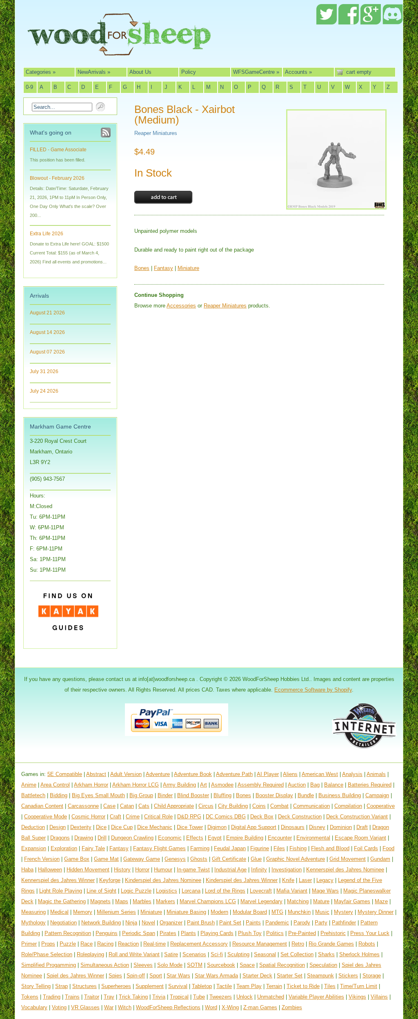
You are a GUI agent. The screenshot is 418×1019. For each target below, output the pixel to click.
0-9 (29, 87)
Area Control (55, 785)
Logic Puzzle (136, 891)
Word (211, 1007)
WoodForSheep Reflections (168, 1007)
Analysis (352, 774)
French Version (42, 859)
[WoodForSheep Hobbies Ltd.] (119, 50)
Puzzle (68, 944)
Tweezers (220, 997)
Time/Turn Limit (358, 986)
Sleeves (143, 965)
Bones (141, 268)
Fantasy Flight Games (159, 848)
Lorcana (191, 891)
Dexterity (80, 827)
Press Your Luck (369, 933)
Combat (279, 806)
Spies (115, 976)
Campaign (377, 795)
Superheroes (116, 986)
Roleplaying (90, 954)
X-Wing (230, 1007)
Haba (27, 869)
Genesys (175, 859)
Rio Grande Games (331, 944)
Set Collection (297, 954)
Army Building (179, 785)
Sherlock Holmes (359, 954)
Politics (275, 933)
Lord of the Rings (225, 891)
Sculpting (238, 954)
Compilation (348, 806)
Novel (148, 923)
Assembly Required (261, 785)
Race (86, 944)
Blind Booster (193, 795)
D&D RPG (189, 816)
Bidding (58, 795)
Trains (72, 997)
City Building (233, 806)
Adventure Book (193, 774)
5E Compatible (64, 774)
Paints (253, 923)
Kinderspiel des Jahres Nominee (163, 880)
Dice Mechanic (154, 827)
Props (48, 944)
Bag (315, 785)
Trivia (158, 997)
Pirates (168, 933)
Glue (256, 859)
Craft (115, 816)
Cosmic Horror (88, 816)
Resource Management (259, 944)
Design (57, 827)
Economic (170, 838)
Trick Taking (133, 997)
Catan (127, 806)
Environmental (313, 838)
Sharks (326, 954)
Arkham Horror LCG (135, 785)
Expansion (33, 848)
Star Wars (178, 976)
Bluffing (222, 795)
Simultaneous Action (104, 965)
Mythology (33, 923)
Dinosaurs (293, 827)
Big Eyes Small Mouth (98, 795)
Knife (288, 880)
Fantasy (163, 268)
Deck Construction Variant (357, 816)
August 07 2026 (47, 352)
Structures (84, 986)
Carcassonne (83, 806)
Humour (163, 869)
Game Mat (106, 859)
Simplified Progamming (48, 965)
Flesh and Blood (330, 848)
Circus (205, 806)
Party (321, 923)
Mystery (343, 912)
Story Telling (36, 986)
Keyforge (109, 880)
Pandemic (277, 923)
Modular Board (250, 912)
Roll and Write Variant (134, 954)
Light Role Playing (60, 891)
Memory (82, 912)
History (122, 869)
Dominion (341, 827)
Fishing (298, 848)
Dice (101, 827)
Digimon (217, 827)
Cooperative (381, 806)
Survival (177, 986)
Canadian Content (42, 806)
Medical (59, 912)
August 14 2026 (47, 332)
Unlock (244, 997)
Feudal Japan (230, 848)
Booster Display (274, 795)
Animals (376, 774)
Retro (297, 944)
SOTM (194, 965)
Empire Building (244, 838)
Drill (102, 838)
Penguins (107, 933)
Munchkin (299, 912)
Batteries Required (369, 785)
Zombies (292, 1007)
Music (322, 912)
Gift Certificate (229, 859)
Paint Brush (201, 923)
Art (203, 785)
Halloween (50, 869)
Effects (194, 838)
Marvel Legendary (261, 901)
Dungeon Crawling (132, 838)
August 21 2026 (47, 313)
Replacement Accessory (199, 944)
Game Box (76, 859)
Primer (29, 944)
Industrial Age (230, 869)
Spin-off (136, 976)
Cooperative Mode (45, 816)
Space (247, 965)
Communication (311, 806)
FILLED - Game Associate (58, 150)
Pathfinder (344, 923)
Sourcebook (221, 965)
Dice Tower (190, 827)
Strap (61, 986)
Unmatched (270, 997)
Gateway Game (141, 859)
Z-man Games (260, 1007)
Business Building (339, 795)
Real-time (154, 944)
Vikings (357, 997)
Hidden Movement (88, 869)
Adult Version (126, 774)
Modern (219, 912)
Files (279, 848)
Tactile (224, 986)
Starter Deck (257, 976)
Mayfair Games (352, 901)
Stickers (348, 976)
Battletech (33, 795)
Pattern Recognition (67, 933)
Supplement (150, 986)
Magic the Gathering (62, 901)
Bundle (306, 795)
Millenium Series (116, 912)
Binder (165, 795)
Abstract (96, 774)
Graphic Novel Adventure (295, 859)
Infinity (259, 869)
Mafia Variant (291, 891)
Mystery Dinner (376, 912)
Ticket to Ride (303, 986)
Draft (362, 827)
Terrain (274, 986)
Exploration (64, 848)
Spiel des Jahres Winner (75, 976)
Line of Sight (101, 891)
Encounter (280, 838)
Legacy (325, 880)
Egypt (215, 838)
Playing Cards (216, 933)
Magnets (100, 901)
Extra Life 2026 (46, 234)
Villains (379, 997)
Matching (298, 901)
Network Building (101, 923)
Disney (317, 827)
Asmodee (222, 785)
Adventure (158, 774)
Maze (381, 901)
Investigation (286, 869)
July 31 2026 (44, 371)
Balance (333, 785)
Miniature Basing (186, 912)
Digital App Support (253, 827)
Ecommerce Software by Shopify (313, 690)
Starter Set (289, 976)
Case (109, 806)
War (108, 1007)
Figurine (259, 848)
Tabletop (202, 986)
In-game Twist (193, 869)
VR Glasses (85, 1007)
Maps (121, 901)
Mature (321, 901)
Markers (165, 901)
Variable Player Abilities (316, 997)
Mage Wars (325, 891)
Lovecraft (261, 891)
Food (388, 848)
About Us (140, 72)
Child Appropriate (174, 806)
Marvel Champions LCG (208, 901)
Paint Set (230, 923)
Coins (259, 806)
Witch (124, 1007)
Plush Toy (250, 933)
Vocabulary (34, 1007)
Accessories (181, 306)
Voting (59, 1007)
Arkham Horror (91, 785)
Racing (105, 944)
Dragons (60, 838)
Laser (305, 880)
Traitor (91, 997)
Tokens (29, 997)
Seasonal (265, 954)
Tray (109, 997)
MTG (277, 912)
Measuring (33, 912)
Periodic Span (138, 933)
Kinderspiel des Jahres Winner (242, 880)
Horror (142, 869)
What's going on (50, 132)
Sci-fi (217, 954)
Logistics (166, 891)
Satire (171, 954)
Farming (199, 848)
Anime (28, 785)
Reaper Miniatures (155, 133)
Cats (143, 806)
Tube (199, 997)
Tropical (179, 997)
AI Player (268, 774)
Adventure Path (234, 774)
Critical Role (158, 816)
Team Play (249, 986)
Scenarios (194, 954)
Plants (188, 933)
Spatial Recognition (282, 965)
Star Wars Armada (216, 976)
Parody (301, 923)
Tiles (330, 986)
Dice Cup (122, 827)
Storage (371, 976)
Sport (155, 976)
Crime (133, 816)
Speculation (323, 965)
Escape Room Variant (360, 838)
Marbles (142, 901)
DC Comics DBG (226, 816)
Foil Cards (366, 848)
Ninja (131, 923)
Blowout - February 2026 (57, 178)
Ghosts (198, 859)
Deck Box (261, 816)
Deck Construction (300, 816)
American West (320, 774)
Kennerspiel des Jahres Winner (58, 880)
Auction (297, 785)
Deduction (33, 827)
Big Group (141, 795)
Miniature (188, 268)
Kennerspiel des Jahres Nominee (345, 869)
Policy (188, 72)
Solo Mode (169, 965)
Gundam (380, 859)
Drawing (83, 838)
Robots (366, 944)
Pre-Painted (302, 933)
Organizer (171, 923)
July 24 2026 (44, 391)
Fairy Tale (93, 848)
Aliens (290, 774)
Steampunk (320, 976)
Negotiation (63, 923)
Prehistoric (333, 933)
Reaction (128, 944)
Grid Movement (347, 859)
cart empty (358, 72)
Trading (51, 997)
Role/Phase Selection (46, 954)
